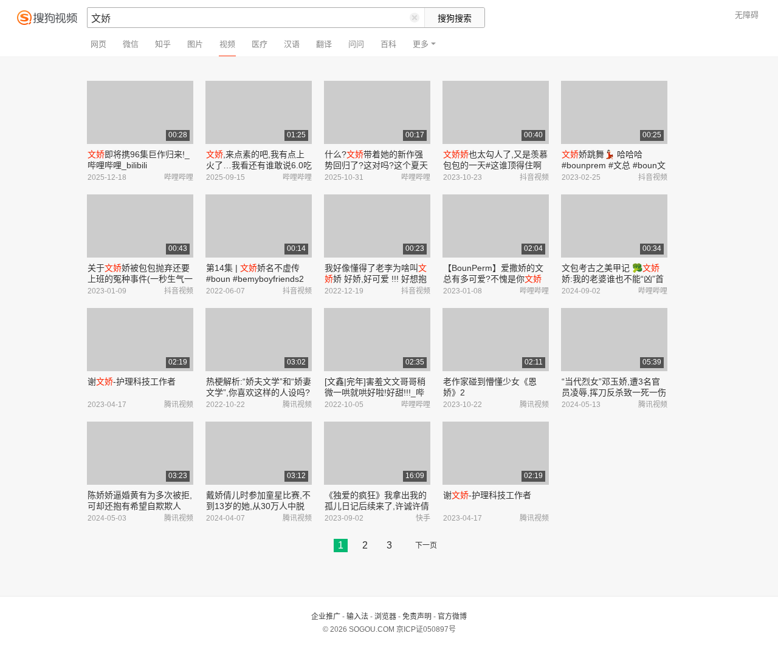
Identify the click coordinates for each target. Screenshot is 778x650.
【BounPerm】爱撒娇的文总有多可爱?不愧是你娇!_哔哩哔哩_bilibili (493, 279)
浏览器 (385, 616)
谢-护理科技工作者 (132, 381)
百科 (388, 44)
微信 (131, 44)
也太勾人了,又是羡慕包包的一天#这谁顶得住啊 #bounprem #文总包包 (495, 165)
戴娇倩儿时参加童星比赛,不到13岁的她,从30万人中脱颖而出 (258, 506)
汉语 (292, 44)
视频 (227, 44)
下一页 (426, 545)
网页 (98, 44)
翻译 (324, 44)
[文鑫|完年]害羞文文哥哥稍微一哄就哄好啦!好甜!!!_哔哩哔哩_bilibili (375, 392)
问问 (356, 44)
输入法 (357, 616)
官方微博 (452, 616)
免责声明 (417, 616)
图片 (195, 44)
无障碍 (747, 14)
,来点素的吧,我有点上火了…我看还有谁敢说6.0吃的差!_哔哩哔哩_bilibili (259, 165)
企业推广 (325, 616)
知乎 (163, 44)
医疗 (259, 44)
